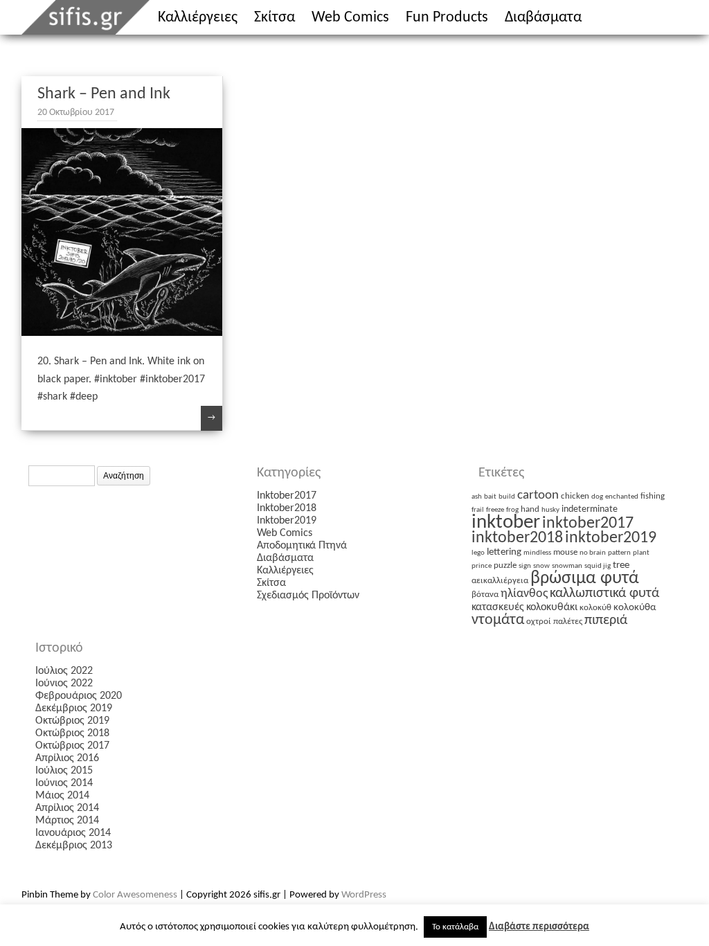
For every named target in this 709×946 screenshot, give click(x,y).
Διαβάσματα (543, 17)
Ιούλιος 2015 (64, 770)
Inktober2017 (286, 495)
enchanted (621, 497)
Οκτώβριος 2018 (72, 733)
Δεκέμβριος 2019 (73, 708)
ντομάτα (498, 620)
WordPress (363, 895)
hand (530, 509)
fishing (652, 496)
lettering (504, 552)
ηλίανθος (524, 593)
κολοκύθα (634, 608)
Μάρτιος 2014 (67, 820)
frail (478, 510)
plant (641, 553)
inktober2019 (610, 538)
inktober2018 (517, 538)
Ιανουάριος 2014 (73, 833)
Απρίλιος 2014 (67, 808)
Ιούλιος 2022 (64, 671)
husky (550, 510)
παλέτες (567, 621)
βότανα (485, 594)
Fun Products (447, 17)
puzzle (505, 565)
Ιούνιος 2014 (64, 783)
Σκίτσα (274, 17)
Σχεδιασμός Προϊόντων (308, 595)
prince (482, 566)
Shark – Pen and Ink (103, 94)
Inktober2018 (286, 508)
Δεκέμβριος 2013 (73, 845)
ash (477, 497)
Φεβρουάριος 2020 (78, 696)
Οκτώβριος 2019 (72, 720)
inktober (506, 522)
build (507, 497)
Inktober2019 (286, 520)
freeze (495, 510)
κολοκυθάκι (551, 607)
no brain (593, 553)
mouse (565, 552)
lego (478, 553)
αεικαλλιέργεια (500, 580)
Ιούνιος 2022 (64, 683)
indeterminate (590, 509)
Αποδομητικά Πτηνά (302, 545)
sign (525, 566)
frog (512, 510)
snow (541, 566)
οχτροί (538, 621)
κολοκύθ (595, 607)
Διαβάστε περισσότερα (539, 927)
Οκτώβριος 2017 (72, 745)
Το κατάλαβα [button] (455, 926)
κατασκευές (498, 607)
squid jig (597, 566)
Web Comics (350, 17)
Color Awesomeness (135, 895)
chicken (575, 496)
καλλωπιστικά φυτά (604, 593)
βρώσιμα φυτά (584, 578)
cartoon (538, 495)
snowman (567, 566)
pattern (619, 553)
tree (621, 565)
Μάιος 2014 (62, 795)
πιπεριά (605, 620)
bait (490, 497)
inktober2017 (588, 523)
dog (597, 497)
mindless (537, 553)
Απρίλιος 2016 (67, 758)
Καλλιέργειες (197, 17)
